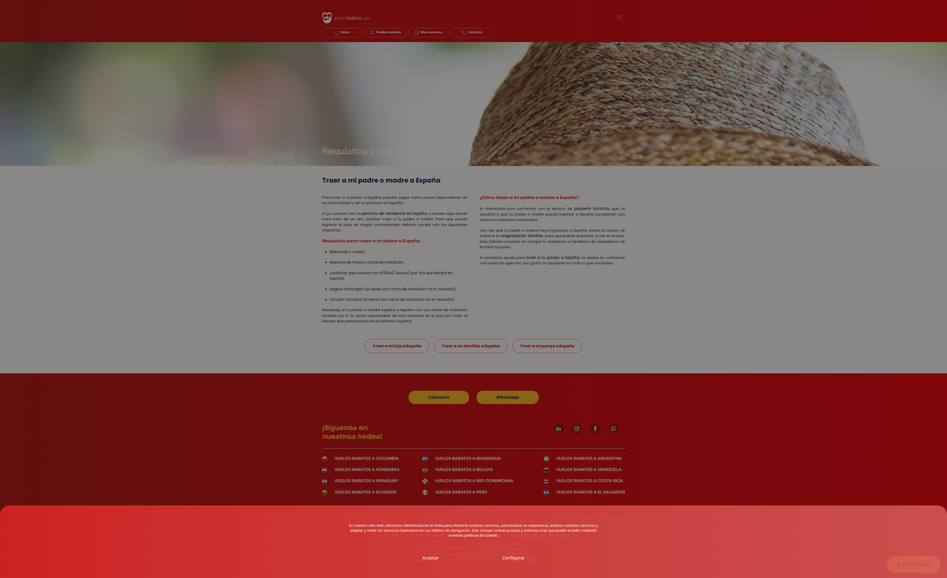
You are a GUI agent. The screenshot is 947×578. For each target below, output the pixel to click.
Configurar (513, 558)
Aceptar (430, 558)
